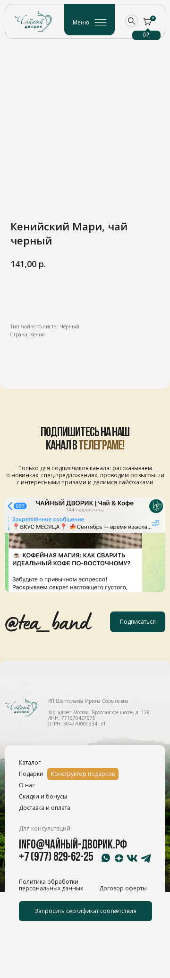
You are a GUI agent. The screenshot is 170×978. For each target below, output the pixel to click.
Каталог (30, 762)
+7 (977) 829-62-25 (56, 857)
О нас (27, 785)
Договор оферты (123, 888)
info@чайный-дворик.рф (73, 845)
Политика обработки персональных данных (51, 885)
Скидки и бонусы (43, 796)
